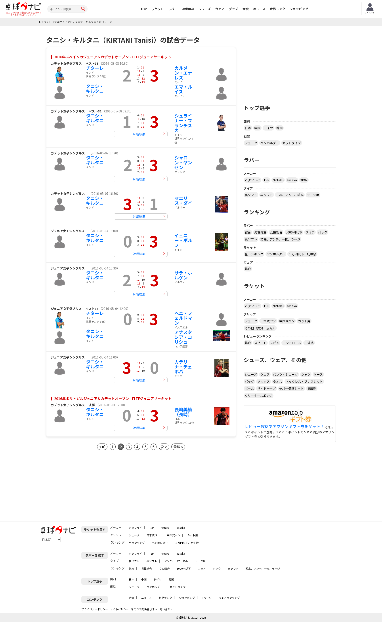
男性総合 (260, 232)
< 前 (102, 446)
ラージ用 (313, 195)
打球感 (309, 343)
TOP (143, 9)
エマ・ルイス (183, 89)
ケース (318, 374)
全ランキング (254, 254)
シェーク (251, 143)
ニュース (259, 9)
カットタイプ (291, 143)
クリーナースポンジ (258, 395)
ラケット (157, 9)
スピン (274, 343)
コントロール (292, 343)
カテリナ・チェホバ (183, 366)
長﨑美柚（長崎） (183, 411)
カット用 (304, 321)
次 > (164, 446)
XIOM (304, 180)
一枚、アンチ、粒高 (290, 195)
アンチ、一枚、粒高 (176, 561)
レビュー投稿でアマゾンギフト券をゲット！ (284, 426)
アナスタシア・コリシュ (183, 337)
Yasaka (292, 180)
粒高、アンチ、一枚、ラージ (280, 239)
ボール (249, 388)
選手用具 (188, 9)
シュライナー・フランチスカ (183, 122)
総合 (248, 232)
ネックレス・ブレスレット (304, 381)
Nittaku (278, 180)
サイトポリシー (119, 609)
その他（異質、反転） (260, 328)
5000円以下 (294, 232)
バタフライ (252, 180)
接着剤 (311, 388)
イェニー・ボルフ (183, 240)
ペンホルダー (269, 143)
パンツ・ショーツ (285, 374)
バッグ (249, 381)
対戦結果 (139, 134)
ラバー (172, 9)
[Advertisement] (290, 63)
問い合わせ (166, 609)
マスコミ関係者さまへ (144, 609)
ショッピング (299, 9)
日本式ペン (268, 321)
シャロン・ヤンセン (183, 162)
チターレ (95, 68)
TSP (266, 180)
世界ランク (277, 9)
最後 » (178, 446)
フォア (310, 232)
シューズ (205, 9)
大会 (246, 9)
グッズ (233, 9)
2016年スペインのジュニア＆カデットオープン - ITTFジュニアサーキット (112, 56)
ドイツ (268, 128)
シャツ (305, 374)
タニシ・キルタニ (95, 88)
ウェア (219, 9)
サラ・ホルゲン (183, 275)
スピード (260, 343)
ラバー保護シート (291, 388)
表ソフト (266, 195)
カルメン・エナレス (183, 73)
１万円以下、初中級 (302, 254)
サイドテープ (266, 388)
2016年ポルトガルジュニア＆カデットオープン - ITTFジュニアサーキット (113, 398)
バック (322, 232)
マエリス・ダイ (183, 200)
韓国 (279, 128)
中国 (257, 128)
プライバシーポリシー (94, 609)
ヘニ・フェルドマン (183, 318)
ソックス (263, 381)
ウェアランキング (229, 597)
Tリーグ (207, 597)
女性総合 (276, 232)
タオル (277, 381)
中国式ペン (287, 321)
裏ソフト (251, 195)
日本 (248, 128)
